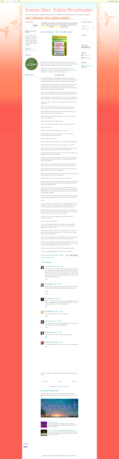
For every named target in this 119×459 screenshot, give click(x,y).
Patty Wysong (48, 332)
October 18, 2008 (58, 342)
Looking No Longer (52, 422)
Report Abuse (29, 75)
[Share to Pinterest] (77, 255)
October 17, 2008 (59, 266)
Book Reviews (65, 18)
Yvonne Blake (48, 284)
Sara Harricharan (49, 266)
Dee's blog (70, 64)
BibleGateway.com (29, 50)
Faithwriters (48, 257)
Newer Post (45, 381)
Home (28, 18)
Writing (47, 18)
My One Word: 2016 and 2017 (49, 390)
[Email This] (70, 255)
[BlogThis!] (72, 255)
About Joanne (55, 18)
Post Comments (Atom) (63, 386)
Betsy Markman (49, 311)
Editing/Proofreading (38, 18)
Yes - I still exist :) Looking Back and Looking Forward (61, 430)
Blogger (74, 455)
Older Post (74, 381)
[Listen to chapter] (28, 45)
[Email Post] (67, 255)
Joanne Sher (86, 55)
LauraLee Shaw (49, 342)
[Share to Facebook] (75, 255)
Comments (86, 29)
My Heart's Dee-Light (50, 64)
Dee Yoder (47, 298)
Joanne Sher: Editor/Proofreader (59, 10)
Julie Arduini (48, 321)
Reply (46, 279)
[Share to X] (73, 255)
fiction (52, 257)
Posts (85, 26)
